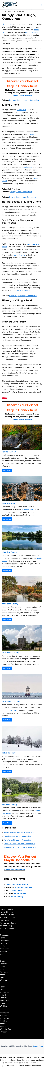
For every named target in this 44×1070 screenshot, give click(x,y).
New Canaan (5, 1000)
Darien (2, 966)
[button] (41, 4)
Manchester (5, 992)
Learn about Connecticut (17, 884)
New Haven (4, 949)
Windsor (3, 1032)
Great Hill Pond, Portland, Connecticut (19, 844)
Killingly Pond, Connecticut (21, 192)
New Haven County (10, 652)
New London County (11, 701)
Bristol (2, 961)
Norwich (3, 1024)
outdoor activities (32, 32)
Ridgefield (4, 1026)
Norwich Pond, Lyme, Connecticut (23, 197)
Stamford (3, 952)
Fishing (31, 134)
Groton (3, 990)
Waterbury (4, 980)
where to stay (17, 896)
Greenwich (4, 941)
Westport (3, 954)
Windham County (9, 804)
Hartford (3, 943)
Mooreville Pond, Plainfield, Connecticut (20, 847)
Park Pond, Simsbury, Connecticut (23, 296)
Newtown (4, 972)
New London (5, 977)
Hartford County (9, 503)
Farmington (4, 1013)
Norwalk (3, 975)
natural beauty (27, 167)
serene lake (21, 110)
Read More (7, 470)
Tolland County (8, 753)
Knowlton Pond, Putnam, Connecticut (24, 100)
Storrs (2, 1003)
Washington (5, 1006)
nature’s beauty (21, 893)
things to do (16, 890)
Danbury (3, 964)
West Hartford (5, 1029)
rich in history (27, 509)
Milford (3, 995)
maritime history (12, 710)
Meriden (3, 1021)
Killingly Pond (7, 24)
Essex (2, 987)
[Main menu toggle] (35, 4)
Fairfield (3, 938)
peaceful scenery (23, 290)
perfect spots (19, 255)
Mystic (2, 946)
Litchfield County (9, 552)
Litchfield (3, 998)
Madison (3, 1015)
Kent (2, 969)
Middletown (4, 1018)
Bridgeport (4, 935)
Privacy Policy (38, 1046)
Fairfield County (9, 452)
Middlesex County (10, 604)
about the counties (23, 887)
